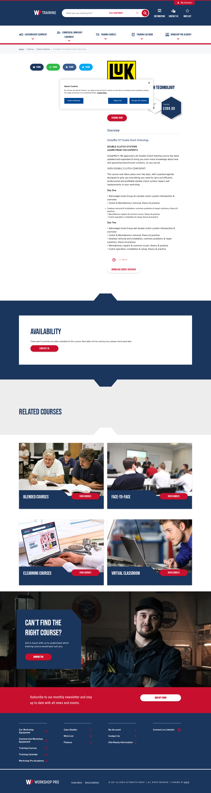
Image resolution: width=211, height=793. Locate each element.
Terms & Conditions (92, 782)
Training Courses (108, 34)
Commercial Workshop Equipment (72, 35)
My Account (186, 2)
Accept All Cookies (139, 101)
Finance (68, 742)
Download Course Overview (124, 269)
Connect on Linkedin (163, 729)
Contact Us (173, 16)
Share (38, 67)
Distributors (159, 16)
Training (30, 49)
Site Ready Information (120, 742)
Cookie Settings (74, 101)
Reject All (118, 101)
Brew (186, 782)
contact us (44, 348)
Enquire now (117, 117)
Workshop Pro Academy (181, 34)
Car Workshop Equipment (36, 34)
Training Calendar (145, 34)
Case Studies (70, 729)
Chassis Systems (43, 49)
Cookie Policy (102, 93)
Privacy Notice (76, 782)
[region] (106, 94)
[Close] (149, 83)
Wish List (187, 16)
